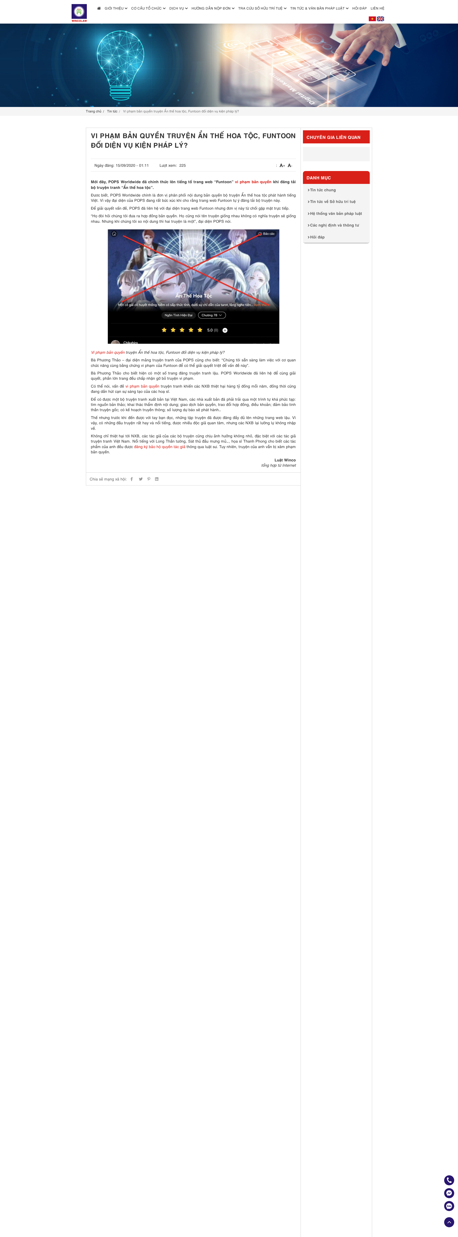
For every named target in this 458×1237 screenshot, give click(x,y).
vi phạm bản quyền (253, 181)
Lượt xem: (168, 165)
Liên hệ (378, 8)
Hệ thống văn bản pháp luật (336, 213)
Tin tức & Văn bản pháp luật (317, 8)
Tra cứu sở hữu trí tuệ (260, 8)
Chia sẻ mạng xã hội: (108, 478)
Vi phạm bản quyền (108, 352)
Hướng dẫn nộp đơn (211, 8)
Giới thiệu (114, 8)
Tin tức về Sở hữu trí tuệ (333, 201)
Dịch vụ (176, 8)
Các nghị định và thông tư (334, 224)
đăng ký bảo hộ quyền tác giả (159, 446)
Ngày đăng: (104, 165)
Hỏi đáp (359, 8)
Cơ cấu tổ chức (146, 8)
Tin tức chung (323, 189)
